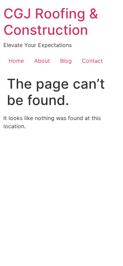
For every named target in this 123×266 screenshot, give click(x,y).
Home (16, 60)
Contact (92, 60)
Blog (66, 60)
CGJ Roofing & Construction (50, 21)
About (42, 60)
